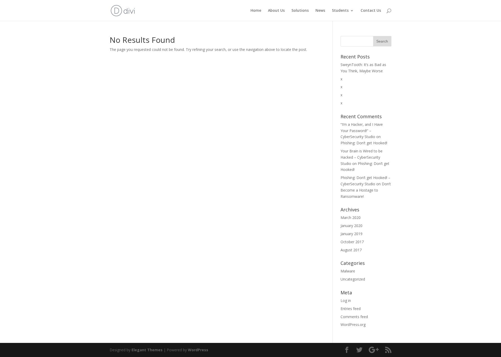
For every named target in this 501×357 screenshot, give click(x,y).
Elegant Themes (147, 349)
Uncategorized (353, 279)
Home (255, 11)
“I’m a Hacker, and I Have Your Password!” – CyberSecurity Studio (362, 130)
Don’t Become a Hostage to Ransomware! (366, 190)
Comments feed (354, 316)
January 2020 (351, 225)
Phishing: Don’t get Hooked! (364, 142)
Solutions (300, 11)
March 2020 (351, 217)
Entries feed (351, 308)
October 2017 (352, 241)
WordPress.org (353, 324)
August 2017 (351, 249)
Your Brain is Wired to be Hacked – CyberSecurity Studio (362, 157)
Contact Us (371, 11)
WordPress (198, 349)
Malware (348, 271)
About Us (276, 11)
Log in (346, 300)
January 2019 (351, 233)
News (320, 11)
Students (340, 11)
